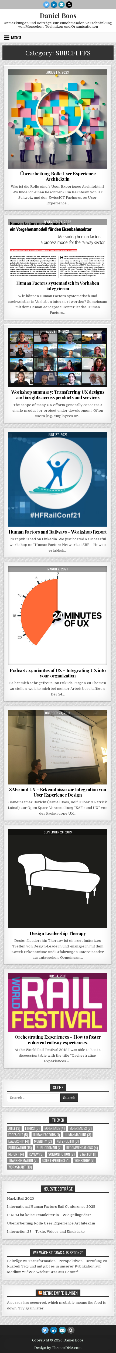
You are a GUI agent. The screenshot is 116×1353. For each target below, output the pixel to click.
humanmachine (78, 1134)
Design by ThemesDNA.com (57, 1348)
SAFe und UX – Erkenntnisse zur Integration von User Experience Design (57, 792)
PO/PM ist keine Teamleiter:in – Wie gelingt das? (49, 1215)
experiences (39, 82)
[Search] (69, 4)
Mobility (49, 444)
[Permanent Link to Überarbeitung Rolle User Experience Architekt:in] (57, 119)
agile (14, 1128)
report (16, 1154)
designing (18, 82)
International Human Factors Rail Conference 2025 (51, 1207)
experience (55, 1128)
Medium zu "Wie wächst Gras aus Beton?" (43, 1272)
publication (20, 1147)
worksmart (20, 1167)
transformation (87, 842)
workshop (84, 1160)
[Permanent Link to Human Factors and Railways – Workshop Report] (57, 479)
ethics (32, 1128)
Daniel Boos (58, 15)
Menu (16, 37)
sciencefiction (61, 1154)
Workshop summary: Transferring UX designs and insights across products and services (57, 394)
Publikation (62, 82)
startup (88, 1154)
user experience (56, 1160)
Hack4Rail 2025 (20, 1198)
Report (66, 444)
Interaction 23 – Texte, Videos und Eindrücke (46, 1232)
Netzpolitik (68, 1141)
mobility (43, 1141)
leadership (59, 579)
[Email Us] (61, 4)
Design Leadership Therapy (58, 933)
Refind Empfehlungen (60, 1293)
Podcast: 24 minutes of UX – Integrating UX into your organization (58, 673)
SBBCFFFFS (84, 82)
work (101, 82)
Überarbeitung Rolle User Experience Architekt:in (58, 176)
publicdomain (49, 1147)
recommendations (82, 1147)
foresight (18, 1134)
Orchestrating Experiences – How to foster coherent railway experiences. (58, 1039)
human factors (46, 1134)
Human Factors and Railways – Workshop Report (58, 532)
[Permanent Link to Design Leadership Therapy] (57, 878)
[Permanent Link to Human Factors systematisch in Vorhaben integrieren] (57, 248)
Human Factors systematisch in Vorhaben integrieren (57, 285)
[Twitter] (46, 4)
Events (38, 986)
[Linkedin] (54, 4)
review (36, 1154)
